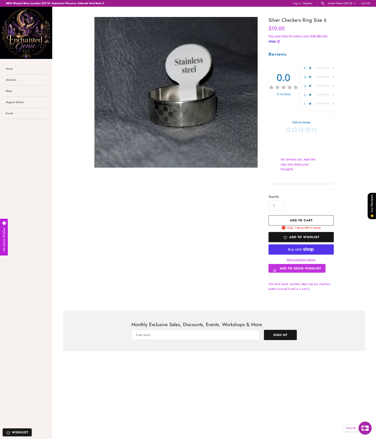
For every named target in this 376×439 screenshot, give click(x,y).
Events (9, 113)
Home (9, 68)
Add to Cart (301, 220)
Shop (9, 91)
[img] (283, 87)
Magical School (15, 102)
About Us (11, 80)
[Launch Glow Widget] (365, 428)
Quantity (274, 196)
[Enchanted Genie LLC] (26, 33)
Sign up (280, 335)
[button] (320, 68)
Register (307, 3)
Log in (296, 3)
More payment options (301, 260)
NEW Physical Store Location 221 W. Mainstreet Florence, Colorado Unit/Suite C (55, 3)
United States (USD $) (340, 3)
